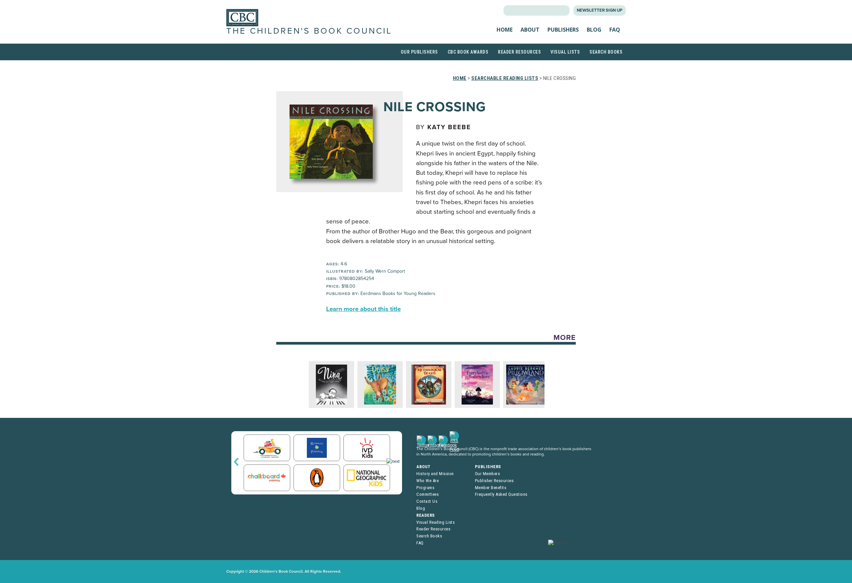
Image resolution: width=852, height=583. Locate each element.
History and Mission (435, 473)
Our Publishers (419, 52)
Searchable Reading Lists (504, 78)
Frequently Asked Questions (501, 494)
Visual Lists (565, 52)
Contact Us (426, 501)
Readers (425, 515)
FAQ (614, 29)
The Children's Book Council (309, 31)
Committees (427, 494)
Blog (594, 29)
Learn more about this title (363, 309)
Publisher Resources (494, 480)
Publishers (563, 29)
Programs (425, 487)
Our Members (487, 473)
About (530, 29)
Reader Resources (519, 52)
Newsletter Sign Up (599, 10)
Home (505, 29)
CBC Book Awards (468, 52)
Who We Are (427, 480)
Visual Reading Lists (435, 522)
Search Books (605, 52)
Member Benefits (491, 487)
